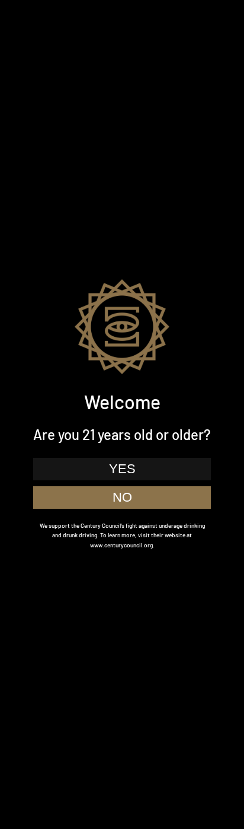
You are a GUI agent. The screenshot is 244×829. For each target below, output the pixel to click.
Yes (122, 468)
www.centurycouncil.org (121, 545)
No (122, 497)
